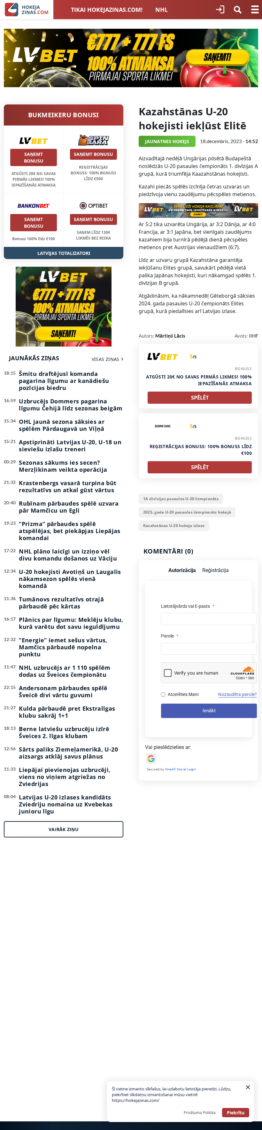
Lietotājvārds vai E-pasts (187, 606)
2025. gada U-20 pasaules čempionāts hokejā (187, 512)
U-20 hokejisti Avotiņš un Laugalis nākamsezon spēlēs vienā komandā (70, 578)
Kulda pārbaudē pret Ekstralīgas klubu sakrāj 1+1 (67, 712)
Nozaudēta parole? (237, 694)
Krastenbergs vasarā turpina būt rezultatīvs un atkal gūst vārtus (67, 486)
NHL (161, 9)
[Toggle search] (238, 9)
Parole (169, 635)
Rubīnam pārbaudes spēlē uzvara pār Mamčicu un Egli (69, 507)
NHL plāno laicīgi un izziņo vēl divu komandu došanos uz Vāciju (68, 555)
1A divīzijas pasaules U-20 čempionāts (181, 498)
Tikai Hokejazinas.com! (107, 9)
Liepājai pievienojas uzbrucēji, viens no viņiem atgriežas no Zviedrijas (64, 776)
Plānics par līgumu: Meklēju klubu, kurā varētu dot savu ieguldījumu (71, 623)
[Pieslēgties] (220, 9)
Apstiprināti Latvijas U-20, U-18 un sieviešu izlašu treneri (70, 446)
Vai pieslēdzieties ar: (168, 747)
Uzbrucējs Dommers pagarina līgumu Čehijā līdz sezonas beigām (70, 405)
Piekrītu (235, 1113)
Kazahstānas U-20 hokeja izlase (173, 525)
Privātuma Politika (200, 1112)
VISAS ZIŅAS (105, 359)
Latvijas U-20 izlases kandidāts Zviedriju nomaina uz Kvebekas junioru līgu (65, 804)
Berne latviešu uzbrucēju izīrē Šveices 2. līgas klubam (64, 732)
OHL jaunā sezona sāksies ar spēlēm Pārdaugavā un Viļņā (61, 425)
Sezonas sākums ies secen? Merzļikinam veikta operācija (63, 466)
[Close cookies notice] (248, 1087)
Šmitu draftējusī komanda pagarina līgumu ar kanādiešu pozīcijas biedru (64, 380)
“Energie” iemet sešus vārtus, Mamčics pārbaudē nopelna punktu (63, 647)
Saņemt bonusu (33, 157)
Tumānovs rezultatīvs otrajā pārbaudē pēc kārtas (61, 603)
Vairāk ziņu (64, 829)
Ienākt (209, 711)
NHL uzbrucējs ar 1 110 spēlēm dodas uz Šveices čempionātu (64, 671)
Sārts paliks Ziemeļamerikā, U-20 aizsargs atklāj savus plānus (68, 753)
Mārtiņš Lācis (170, 336)
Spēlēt (200, 397)
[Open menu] (255, 9)
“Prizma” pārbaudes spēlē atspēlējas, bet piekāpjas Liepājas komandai (69, 530)
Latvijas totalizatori (63, 253)
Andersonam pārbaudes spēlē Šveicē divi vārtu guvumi (63, 691)
